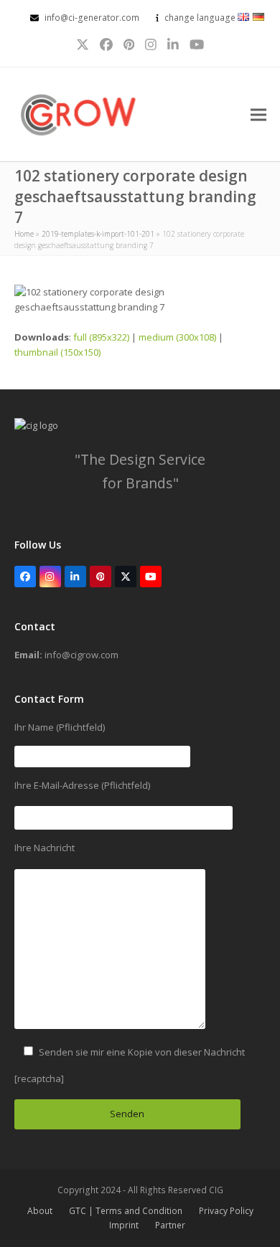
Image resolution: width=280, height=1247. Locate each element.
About (39, 1211)
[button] (258, 114)
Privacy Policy (226, 1211)
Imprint (124, 1225)
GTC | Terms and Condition (125, 1211)
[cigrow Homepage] (36, 425)
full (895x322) (101, 337)
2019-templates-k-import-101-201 (98, 234)
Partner (170, 1225)
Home (24, 234)
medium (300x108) (177, 337)
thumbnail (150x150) (57, 352)
